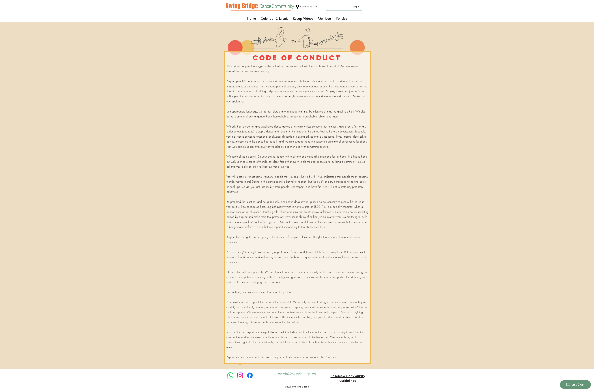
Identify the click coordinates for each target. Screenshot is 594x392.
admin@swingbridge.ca (297, 373)
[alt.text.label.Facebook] (250, 375)
